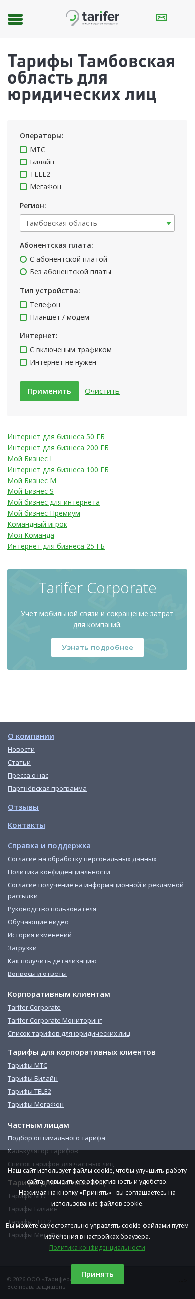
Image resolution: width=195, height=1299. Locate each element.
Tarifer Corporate (34, 1007)
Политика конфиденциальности (98, 1247)
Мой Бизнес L (31, 458)
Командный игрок (38, 524)
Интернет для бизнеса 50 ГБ (56, 436)
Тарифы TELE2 (30, 1091)
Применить (50, 391)
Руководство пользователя (52, 908)
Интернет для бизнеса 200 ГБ (58, 447)
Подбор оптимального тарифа (57, 1138)
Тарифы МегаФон (36, 1104)
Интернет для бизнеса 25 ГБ (56, 546)
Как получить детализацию (52, 960)
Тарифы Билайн (33, 1078)
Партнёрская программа (47, 788)
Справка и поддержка (49, 845)
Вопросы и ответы (37, 973)
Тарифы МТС (28, 1065)
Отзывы (23, 807)
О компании (31, 736)
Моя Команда (31, 535)
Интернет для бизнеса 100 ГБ (58, 469)
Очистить (102, 391)
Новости (21, 749)
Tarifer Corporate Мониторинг (55, 1020)
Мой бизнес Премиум (44, 513)
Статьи (19, 762)
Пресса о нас (28, 775)
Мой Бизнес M (32, 480)
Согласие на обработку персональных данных (82, 858)
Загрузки (22, 947)
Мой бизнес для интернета (54, 502)
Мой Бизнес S (31, 491)
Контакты (27, 825)
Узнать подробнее (98, 647)
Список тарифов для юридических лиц (69, 1033)
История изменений (40, 934)
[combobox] (97, 223)
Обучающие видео (38, 921)
